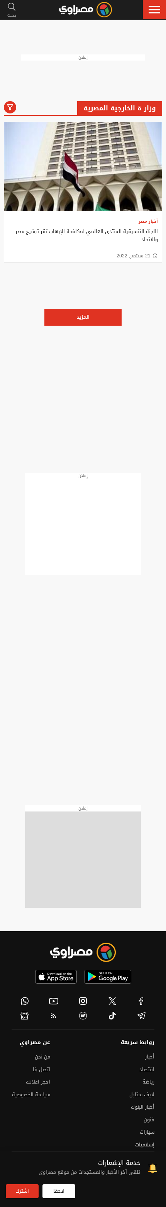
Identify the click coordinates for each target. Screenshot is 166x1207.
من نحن (42, 1057)
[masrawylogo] (83, 952)
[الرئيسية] (85, 9)
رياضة (148, 1082)
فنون (149, 1119)
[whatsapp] (25, 1001)
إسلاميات (144, 1145)
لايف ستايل (141, 1094)
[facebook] (141, 1001)
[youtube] (54, 1001)
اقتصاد (146, 1069)
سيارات (147, 1132)
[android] (108, 977)
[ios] (56, 977)
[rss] (54, 1015)
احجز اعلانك (38, 1082)
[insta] (83, 1001)
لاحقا (58, 1191)
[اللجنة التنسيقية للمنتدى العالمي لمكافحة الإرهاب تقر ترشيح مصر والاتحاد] (83, 166)
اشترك (22, 1191)
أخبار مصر (148, 221)
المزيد (83, 317)
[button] (154, 9)
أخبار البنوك (142, 1107)
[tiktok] (112, 1015)
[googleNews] (25, 1015)
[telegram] (141, 1015)
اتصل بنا (41, 1069)
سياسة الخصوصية (31, 1094)
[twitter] (112, 1001)
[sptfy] (83, 1015)
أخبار (149, 1057)
